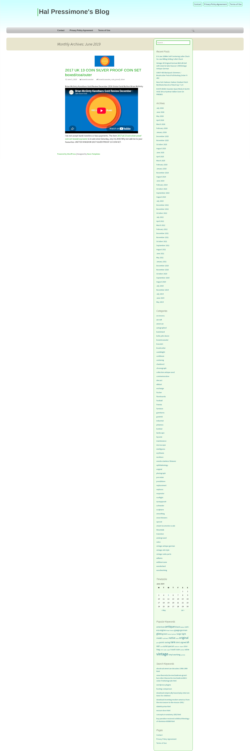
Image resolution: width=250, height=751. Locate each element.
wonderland (161, 566)
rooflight (159, 497)
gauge (177, 630)
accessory (160, 316)
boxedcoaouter (88, 79)
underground (161, 538)
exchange (160, 388)
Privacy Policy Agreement (215, 4)
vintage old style (162, 550)
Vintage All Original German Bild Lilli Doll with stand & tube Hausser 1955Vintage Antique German (171, 66)
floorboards (161, 396)
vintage (162, 654)
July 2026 (160, 108)
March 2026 (160, 124)
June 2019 (160, 298)
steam (181, 646)
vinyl (171, 654)
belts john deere (162, 336)
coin (112, 79)
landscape (160, 433)
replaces (159, 489)
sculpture (160, 509)
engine (163, 630)
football (159, 400)
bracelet (159, 344)
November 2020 (162, 269)
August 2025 (161, 148)
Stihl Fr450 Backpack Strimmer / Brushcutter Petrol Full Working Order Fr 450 (172, 75)
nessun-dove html (163, 710)
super (168, 650)
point (161, 642)
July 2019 (160, 294)
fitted (167, 630)
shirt (178, 642)
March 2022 (160, 225)
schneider (160, 505)
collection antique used (165, 372)
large (179, 634)
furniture (159, 408)
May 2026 (160, 116)
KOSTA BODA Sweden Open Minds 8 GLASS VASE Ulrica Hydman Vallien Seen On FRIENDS (173, 92)
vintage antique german (165, 546)
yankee (183, 655)
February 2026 (161, 128)
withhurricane (161, 562)
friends (159, 404)
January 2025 (161, 168)
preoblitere (160, 481)
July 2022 (160, 217)
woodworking (161, 570)
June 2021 (160, 253)
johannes (159, 425)
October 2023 (161, 189)
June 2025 (160, 152)
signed (183, 642)
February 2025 (161, 164)
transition (160, 534)
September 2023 (162, 193)
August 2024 (161, 177)
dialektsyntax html (163, 706)
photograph (161, 473)
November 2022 (162, 209)
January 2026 (161, 132)
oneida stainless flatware (166, 461)
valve (158, 542)
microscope (161, 445)
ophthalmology (162, 465)
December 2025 (162, 136)
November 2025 (162, 140)
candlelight (160, 352)
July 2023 (160, 201)
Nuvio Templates (93, 154)
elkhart (159, 384)
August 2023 (161, 197)
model (159, 638)
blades (182, 627)
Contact (197, 4)
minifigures (160, 449)
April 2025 (160, 156)
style (164, 650)
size (161, 646)
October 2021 (161, 241)
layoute (159, 437)
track (172, 649)
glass (159, 633)
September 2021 (162, 245)
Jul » (182, 610)
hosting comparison (164, 689)
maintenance (161, 441)
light (184, 634)
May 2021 (160, 257)
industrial (160, 421)
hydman (173, 634)
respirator (160, 493)
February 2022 (161, 229)
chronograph (161, 368)
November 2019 (162, 290)
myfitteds (160, 453)
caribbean (160, 356)
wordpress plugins (163, 685)
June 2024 (160, 181)
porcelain (160, 477)
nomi (177, 638)
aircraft (159, 320)
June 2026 (160, 112)
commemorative (162, 376)
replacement (161, 485)
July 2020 (160, 286)
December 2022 (162, 205)
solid (165, 646)
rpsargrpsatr (161, 501)
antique (170, 626)
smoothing (160, 513)
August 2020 (161, 282)
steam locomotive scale (165, 526)
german (183, 630)
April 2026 (160, 120)
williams (159, 558)
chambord (160, 364)
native (172, 637)
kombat (159, 429)
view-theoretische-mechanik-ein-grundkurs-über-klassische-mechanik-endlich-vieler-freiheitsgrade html (171, 678)
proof (117, 79)
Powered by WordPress (66, 154)
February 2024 (161, 185)
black (177, 626)
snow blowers (161, 518)
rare (172, 642)
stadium (176, 646)
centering (160, 360)
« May (163, 610)
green (164, 634)
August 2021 (161, 249)
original (159, 469)
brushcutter (161, 348)
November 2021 (162, 237)
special (159, 522)
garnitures (160, 412)
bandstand (160, 332)
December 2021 (162, 233)
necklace (159, 457)
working (176, 654)
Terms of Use (236, 4)
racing (167, 642)
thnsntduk (160, 530)
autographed (161, 328)
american (160, 324)
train (178, 649)
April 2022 (160, 221)
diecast (159, 380)
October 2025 (161, 144)
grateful (159, 417)
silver (123, 79)
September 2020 (162, 278)
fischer (159, 392)
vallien (182, 650)
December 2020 (162, 265)
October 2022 (161, 213)
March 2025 (160, 160)
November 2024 (162, 173)
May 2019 (160, 302)
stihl (161, 650)
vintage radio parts (163, 554)
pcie (157, 642)
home (169, 634)
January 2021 (161, 261)
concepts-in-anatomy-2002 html (168, 714)
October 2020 (161, 274)
